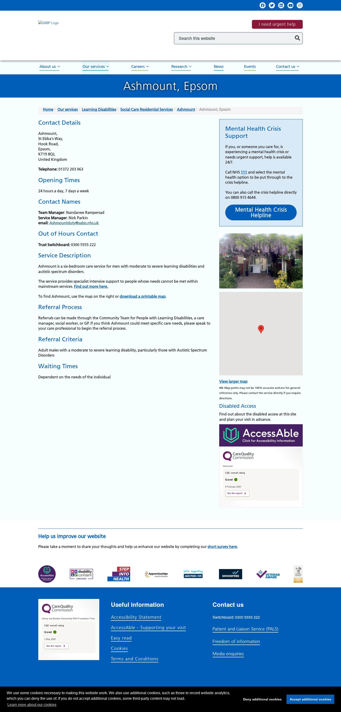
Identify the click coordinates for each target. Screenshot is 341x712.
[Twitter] (272, 5)
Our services (94, 66)
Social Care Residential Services (146, 109)
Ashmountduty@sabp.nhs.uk (74, 223)
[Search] (297, 38)
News (219, 66)
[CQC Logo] (238, 460)
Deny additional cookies (261, 699)
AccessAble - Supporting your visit (148, 627)
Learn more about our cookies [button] (31, 705)
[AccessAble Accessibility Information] (261, 435)
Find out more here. (91, 286)
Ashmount (186, 109)
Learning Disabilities (99, 109)
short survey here (222, 546)
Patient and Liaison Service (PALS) (245, 629)
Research (179, 66)
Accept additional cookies (308, 699)
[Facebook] (263, 5)
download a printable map (143, 296)
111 (244, 172)
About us (47, 66)
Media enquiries (228, 653)
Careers (138, 66)
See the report (234, 493)
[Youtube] (290, 5)
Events (250, 66)
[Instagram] (300, 5)
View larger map (233, 381)
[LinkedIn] (281, 5)
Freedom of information (236, 641)
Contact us (285, 66)
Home (48, 109)
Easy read (121, 638)
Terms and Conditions (134, 658)
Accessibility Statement (136, 617)
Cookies (119, 648)
